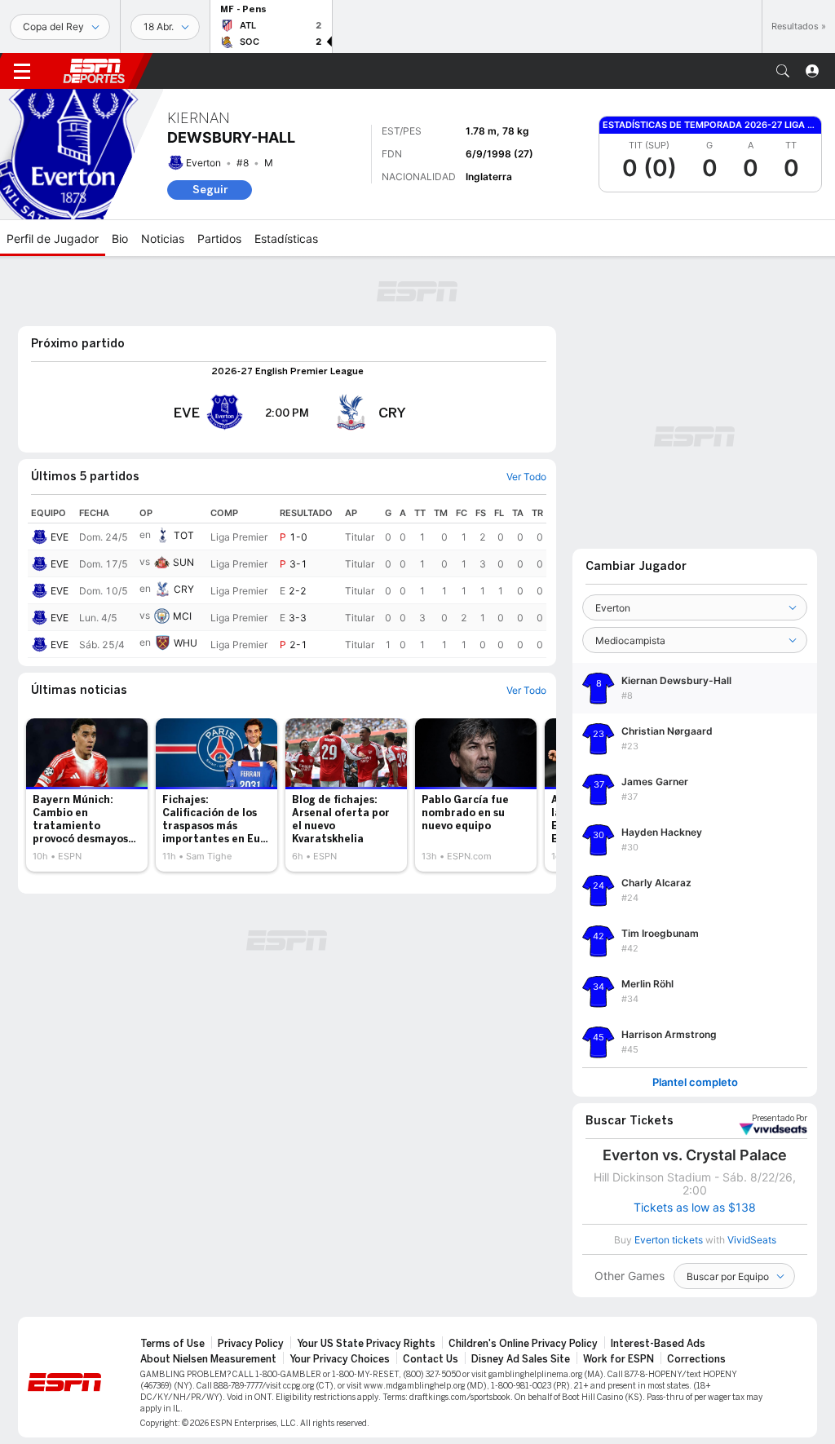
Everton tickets (668, 1240)
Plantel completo (695, 1082)
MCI (182, 616)
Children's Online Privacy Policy (523, 1343)
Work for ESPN (618, 1359)
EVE (59, 537)
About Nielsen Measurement (208, 1359)
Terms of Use (172, 1343)
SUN (183, 562)
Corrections (696, 1359)
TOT (184, 535)
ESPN (94, 71)
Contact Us (430, 1359)
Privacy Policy (251, 1343)
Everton (203, 163)
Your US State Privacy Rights (366, 1343)
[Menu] (22, 71)
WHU (185, 643)
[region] (287, 580)
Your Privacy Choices (339, 1359)
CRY (184, 589)
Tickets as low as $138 (695, 1207)
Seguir (210, 189)
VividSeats (779, 1119)
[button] (782, 70)
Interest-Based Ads (658, 1343)
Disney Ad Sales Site (520, 1359)
